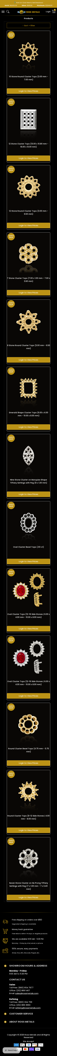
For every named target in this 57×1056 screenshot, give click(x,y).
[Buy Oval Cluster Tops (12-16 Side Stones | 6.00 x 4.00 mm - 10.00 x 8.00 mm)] (28, 589)
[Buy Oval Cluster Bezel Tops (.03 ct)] (28, 522)
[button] (3, 11)
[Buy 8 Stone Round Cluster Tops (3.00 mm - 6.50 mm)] (28, 321)
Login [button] (48, 11)
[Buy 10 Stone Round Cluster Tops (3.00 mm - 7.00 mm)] (28, 52)
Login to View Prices (28, 91)
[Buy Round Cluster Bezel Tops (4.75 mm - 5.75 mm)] (28, 724)
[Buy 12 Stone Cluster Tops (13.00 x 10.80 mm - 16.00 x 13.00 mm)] (28, 119)
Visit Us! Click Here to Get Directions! (29, 3)
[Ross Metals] (28, 12)
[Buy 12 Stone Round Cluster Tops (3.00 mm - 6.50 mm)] (28, 186)
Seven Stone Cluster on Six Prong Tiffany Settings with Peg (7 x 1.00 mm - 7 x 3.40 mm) (28, 886)
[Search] (7, 11)
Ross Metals (30, 1034)
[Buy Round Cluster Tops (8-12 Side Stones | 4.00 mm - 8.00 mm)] (28, 791)
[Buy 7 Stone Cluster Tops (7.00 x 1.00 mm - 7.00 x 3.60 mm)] (28, 253)
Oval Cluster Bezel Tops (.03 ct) (28, 547)
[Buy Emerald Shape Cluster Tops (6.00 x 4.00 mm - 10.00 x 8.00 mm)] (28, 388)
